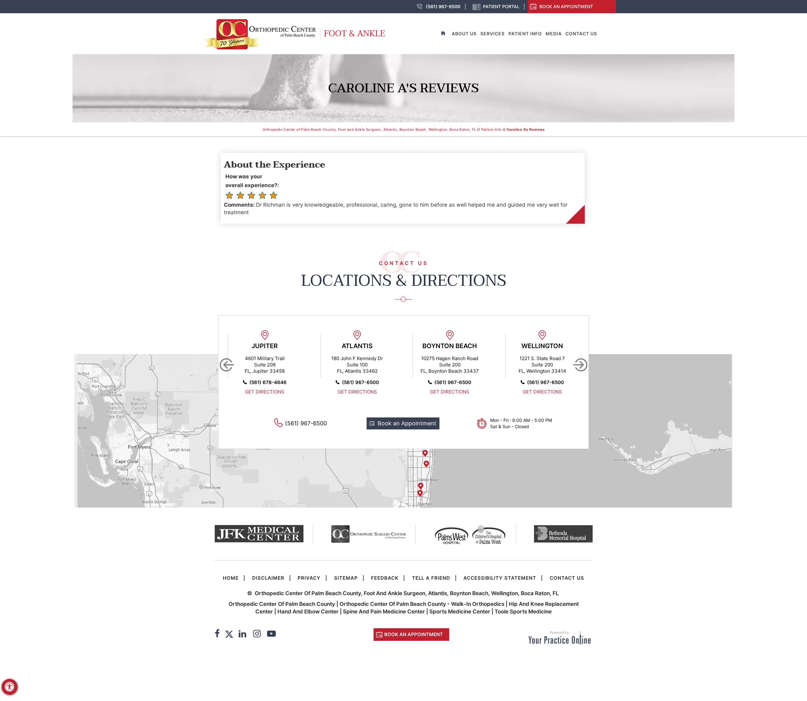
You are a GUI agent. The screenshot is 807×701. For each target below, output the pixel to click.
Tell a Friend (431, 578)
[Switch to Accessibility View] (9, 687)
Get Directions (264, 392)
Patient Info (525, 33)
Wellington (542, 346)
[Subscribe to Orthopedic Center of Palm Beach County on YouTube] (271, 634)
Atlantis (357, 346)
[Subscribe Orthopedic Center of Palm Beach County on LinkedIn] (242, 634)
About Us (464, 33)
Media (554, 33)
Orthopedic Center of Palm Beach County (282, 604)
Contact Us (581, 33)
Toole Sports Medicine (523, 611)
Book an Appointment (566, 6)
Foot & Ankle (354, 33)
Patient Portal (501, 6)
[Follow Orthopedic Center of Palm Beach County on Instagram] (257, 634)
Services (492, 33)
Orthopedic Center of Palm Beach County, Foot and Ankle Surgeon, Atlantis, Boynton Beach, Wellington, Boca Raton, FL (369, 129)
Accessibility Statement (499, 578)
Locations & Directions (403, 280)
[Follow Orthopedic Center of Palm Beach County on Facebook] (217, 634)
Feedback (384, 578)
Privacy (309, 578)
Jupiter (265, 346)
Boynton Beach (449, 346)
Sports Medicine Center (459, 611)
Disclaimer (268, 578)
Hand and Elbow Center (308, 611)
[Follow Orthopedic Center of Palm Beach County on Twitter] (229, 634)
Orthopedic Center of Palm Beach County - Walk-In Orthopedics (423, 604)
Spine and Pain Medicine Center (384, 611)
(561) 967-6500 (443, 6)
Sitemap (346, 578)
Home (231, 578)
